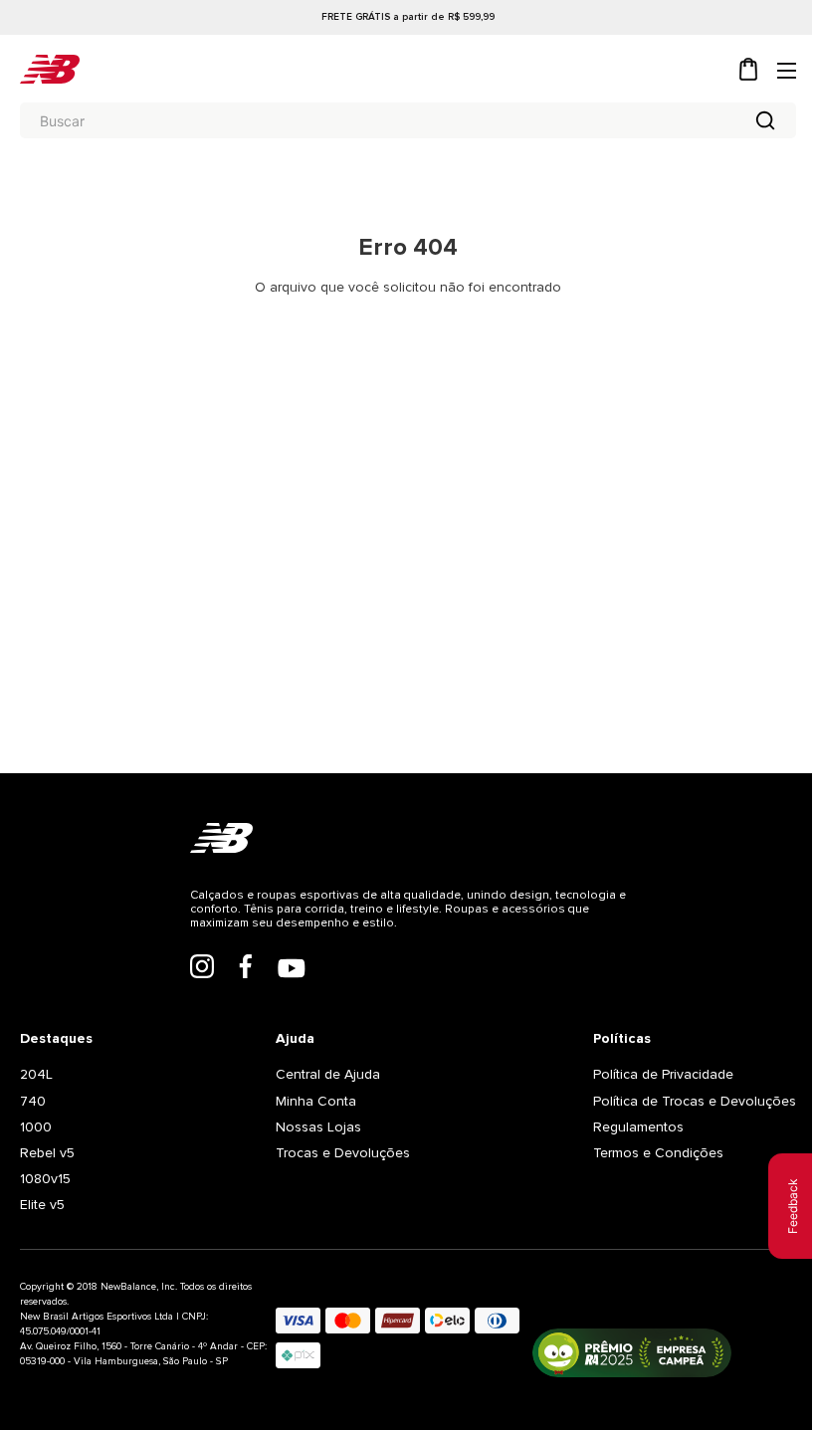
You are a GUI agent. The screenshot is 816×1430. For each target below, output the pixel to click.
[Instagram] (202, 968)
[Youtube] (292, 970)
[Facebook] (246, 968)
